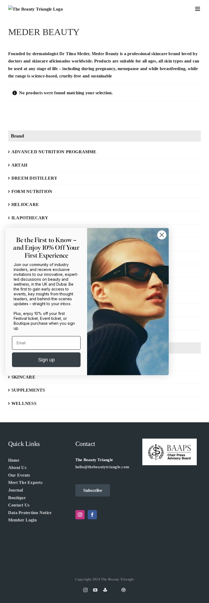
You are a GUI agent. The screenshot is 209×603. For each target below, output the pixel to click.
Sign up (46, 360)
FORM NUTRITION (31, 191)
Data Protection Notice (29, 512)
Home (13, 460)
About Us (17, 467)
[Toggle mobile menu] (198, 9)
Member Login (22, 520)
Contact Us (18, 505)
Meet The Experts (25, 482)
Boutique (17, 497)
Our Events (19, 475)
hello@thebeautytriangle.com (102, 467)
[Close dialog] (162, 234)
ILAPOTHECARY (29, 217)
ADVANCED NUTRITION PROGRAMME (54, 151)
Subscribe (92, 490)
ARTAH (19, 165)
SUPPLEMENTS (28, 390)
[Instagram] (80, 514)
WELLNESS (23, 403)
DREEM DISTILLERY (34, 178)
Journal (15, 490)
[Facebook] (92, 514)
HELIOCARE (25, 204)
